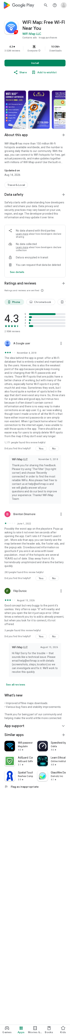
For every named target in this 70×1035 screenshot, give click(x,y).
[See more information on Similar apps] (63, 734)
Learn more (22, 234)
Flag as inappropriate (21, 786)
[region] (35, 48)
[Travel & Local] (16, 185)
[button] (39, 50)
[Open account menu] (63, 5)
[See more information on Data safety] (63, 194)
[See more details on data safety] (17, 272)
